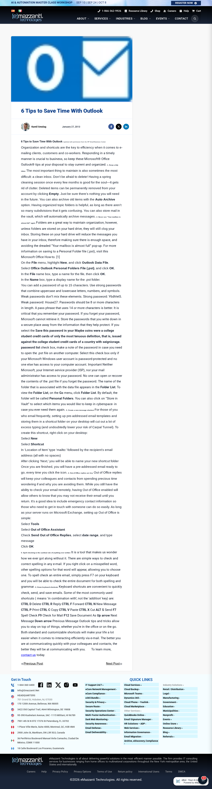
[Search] (194, 18)
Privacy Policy (60, 771)
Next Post (113, 663)
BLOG (144, 18)
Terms (168, 771)
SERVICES (101, 18)
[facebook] (111, 127)
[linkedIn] (126, 127)
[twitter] (119, 127)
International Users (148, 771)
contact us (28, 655)
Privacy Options (82, 771)
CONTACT (181, 18)
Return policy (125, 771)
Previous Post (33, 663)
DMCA (181, 771)
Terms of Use (104, 771)
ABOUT (81, 18)
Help (44, 771)
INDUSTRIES (124, 18)
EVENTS (161, 18)
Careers (31, 771)
